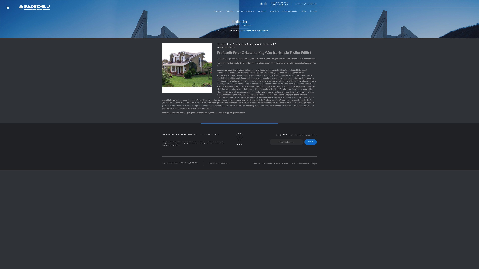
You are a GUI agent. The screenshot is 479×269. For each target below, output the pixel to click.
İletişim (313, 11)
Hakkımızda (267, 164)
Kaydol (310, 142)
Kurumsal (218, 11)
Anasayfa (214, 30)
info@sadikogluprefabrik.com (306, 4)
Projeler (262, 11)
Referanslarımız (290, 11)
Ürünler (230, 11)
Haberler (274, 11)
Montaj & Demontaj (245, 11)
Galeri (304, 11)
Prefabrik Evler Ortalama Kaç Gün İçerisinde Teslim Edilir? (248, 30)
